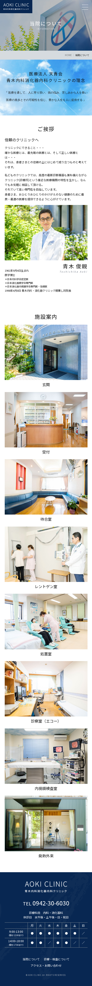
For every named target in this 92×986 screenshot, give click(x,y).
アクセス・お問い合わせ (46, 965)
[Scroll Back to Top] (84, 968)
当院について (31, 959)
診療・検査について (56, 959)
